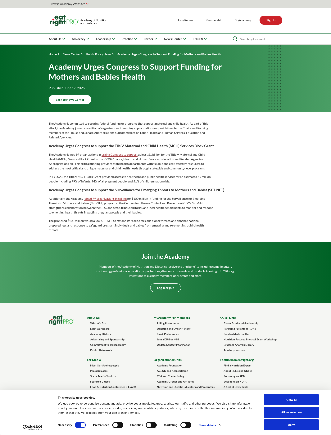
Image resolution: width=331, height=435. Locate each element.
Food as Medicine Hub (237, 334)
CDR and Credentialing (170, 376)
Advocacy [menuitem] (78, 39)
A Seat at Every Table (236, 386)
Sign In (270, 20)
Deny (291, 424)
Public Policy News (98, 54)
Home (53, 54)
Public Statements (101, 350)
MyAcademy (243, 20)
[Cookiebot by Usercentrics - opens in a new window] (32, 427)
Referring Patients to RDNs (239, 328)
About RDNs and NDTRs (238, 370)
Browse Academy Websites (67, 4)
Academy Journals (234, 350)
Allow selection (291, 412)
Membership (214, 20)
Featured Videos (100, 381)
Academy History (100, 334)
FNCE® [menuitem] (198, 39)
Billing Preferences (168, 323)
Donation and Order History (173, 328)
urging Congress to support (120, 154)
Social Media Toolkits (103, 376)
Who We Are (98, 323)
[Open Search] (235, 39)
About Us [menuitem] (55, 39)
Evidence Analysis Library (239, 344)
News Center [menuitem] (173, 39)
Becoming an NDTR (235, 381)
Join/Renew (185, 20)
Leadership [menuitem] (103, 39)
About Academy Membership (241, 323)
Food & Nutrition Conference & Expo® (113, 386)
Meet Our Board (100, 328)
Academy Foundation (169, 365)
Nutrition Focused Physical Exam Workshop (250, 339)
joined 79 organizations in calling (105, 198)
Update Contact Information (173, 344)
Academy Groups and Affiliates (175, 381)
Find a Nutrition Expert (237, 365)
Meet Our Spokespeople (105, 365)
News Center (71, 54)
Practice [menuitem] (127, 39)
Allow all (291, 399)
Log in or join (165, 287)
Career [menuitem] (148, 39)
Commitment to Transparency (108, 344)
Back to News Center (70, 99)
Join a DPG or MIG (167, 339)
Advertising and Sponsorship (107, 339)
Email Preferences (167, 334)
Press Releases (99, 370)
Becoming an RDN (234, 376)
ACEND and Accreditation (172, 370)
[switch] (117, 425)
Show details (207, 425)
